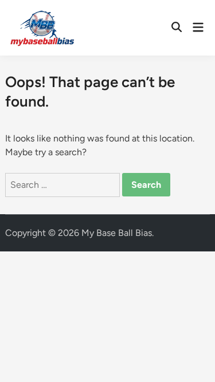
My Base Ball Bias (116, 232)
